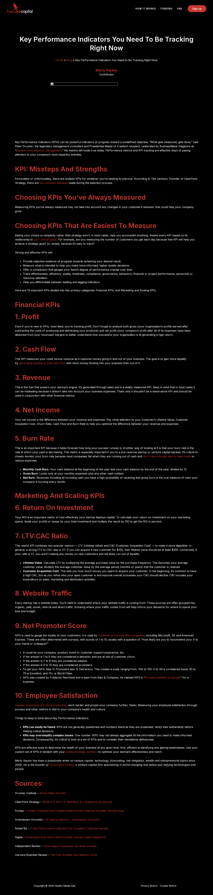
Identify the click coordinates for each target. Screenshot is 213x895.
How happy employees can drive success (70, 846)
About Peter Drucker (53, 793)
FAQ (179, 8)
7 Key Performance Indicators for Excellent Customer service (69, 828)
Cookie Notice (168, 885)
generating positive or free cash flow (42, 363)
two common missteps (54, 183)
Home (59, 60)
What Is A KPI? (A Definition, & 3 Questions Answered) (77, 802)
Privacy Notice (149, 885)
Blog (69, 60)
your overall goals (45, 239)
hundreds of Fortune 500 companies (121, 635)
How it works (145, 8)
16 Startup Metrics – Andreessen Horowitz (73, 819)
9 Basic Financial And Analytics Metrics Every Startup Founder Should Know (75, 810)
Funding (167, 8)
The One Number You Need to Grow (73, 855)
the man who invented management (38, 150)
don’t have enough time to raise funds (167, 456)
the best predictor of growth (163, 677)
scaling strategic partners (82, 751)
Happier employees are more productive (40, 705)
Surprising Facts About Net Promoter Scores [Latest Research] (65, 837)
